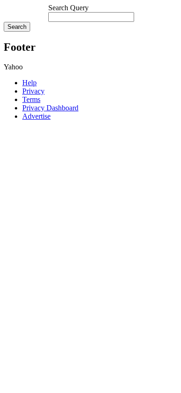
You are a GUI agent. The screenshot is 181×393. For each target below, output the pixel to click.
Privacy (33, 91)
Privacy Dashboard (50, 108)
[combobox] (91, 17)
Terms (31, 99)
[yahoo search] (26, 13)
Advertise (36, 116)
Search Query (68, 8)
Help (29, 83)
